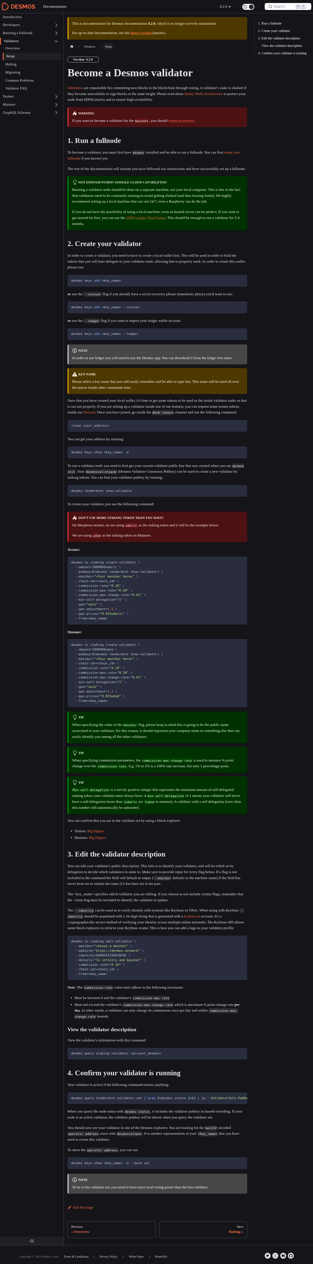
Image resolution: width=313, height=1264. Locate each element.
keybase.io (192, 916)
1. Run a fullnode (269, 23)
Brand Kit (161, 1256)
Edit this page (83, 1207)
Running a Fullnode (18, 33)
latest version (141, 33)
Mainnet (9, 104)
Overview (12, 48)
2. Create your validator (274, 31)
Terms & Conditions (76, 1256)
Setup (10, 56)
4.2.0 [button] (223, 6)
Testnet (8, 96)
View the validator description (282, 46)
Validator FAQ (16, 88)
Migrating (12, 72)
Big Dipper (95, 831)
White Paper (136, 1256)
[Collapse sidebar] (32, 1241)
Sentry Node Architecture (203, 94)
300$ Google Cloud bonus (146, 218)
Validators (11, 41)
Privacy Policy (109, 1256)
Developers (11, 25)
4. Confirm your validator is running (282, 53)
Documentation (54, 6)
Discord (89, 412)
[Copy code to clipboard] (241, 280)
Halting (11, 64)
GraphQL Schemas (17, 112)
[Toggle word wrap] (233, 1098)
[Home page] (71, 46)
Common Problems (19, 80)
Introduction (12, 17)
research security (181, 121)
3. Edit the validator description (279, 38)
